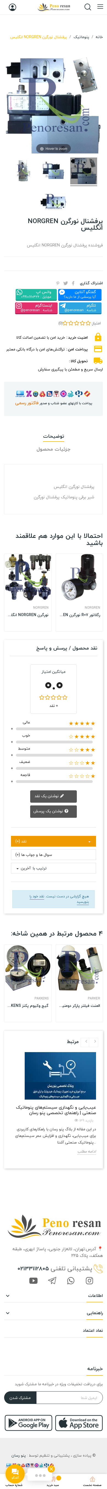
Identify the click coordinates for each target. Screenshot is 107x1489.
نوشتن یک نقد (47, 796)
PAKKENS (42, 998)
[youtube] (33, 1281)
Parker (94, 998)
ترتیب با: (39, 868)
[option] (28, 593)
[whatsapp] (70, 1281)
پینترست (58, 283)
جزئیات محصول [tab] (53, 449)
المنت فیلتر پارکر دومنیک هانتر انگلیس (79, 1005)
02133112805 (33, 1268)
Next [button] (93, 1042)
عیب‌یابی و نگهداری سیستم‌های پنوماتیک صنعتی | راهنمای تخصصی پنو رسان (56, 1110)
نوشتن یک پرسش (48, 811)
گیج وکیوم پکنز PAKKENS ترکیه (28, 1005)
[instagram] (89, 1281)
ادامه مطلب (86, 1151)
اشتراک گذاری (73, 283)
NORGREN (41, 607)
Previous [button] (85, 1042)
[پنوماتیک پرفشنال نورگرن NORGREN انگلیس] (83, 172)
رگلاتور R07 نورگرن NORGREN (79, 615)
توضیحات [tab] (53, 436)
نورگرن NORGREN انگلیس (28, 615)
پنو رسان (19, 1455)
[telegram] (52, 1281)
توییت (65, 283)
